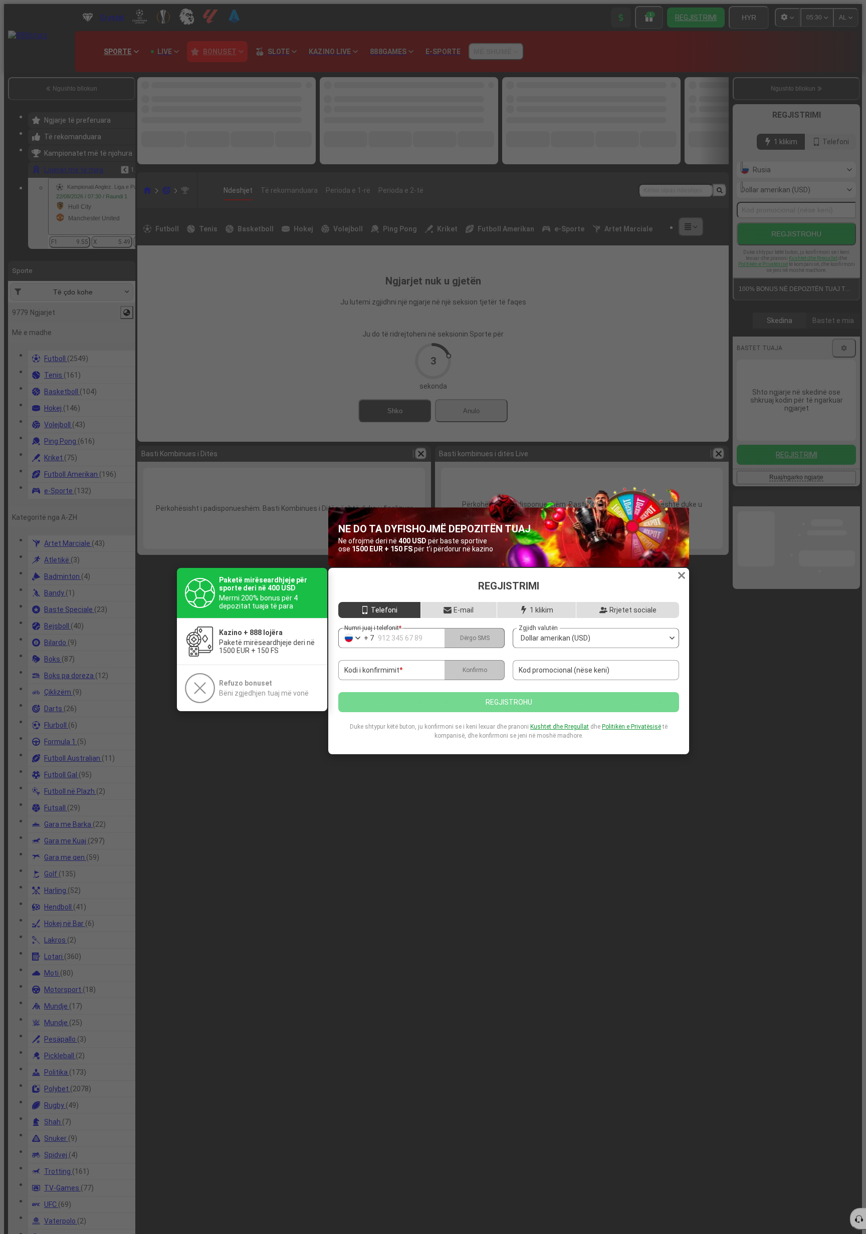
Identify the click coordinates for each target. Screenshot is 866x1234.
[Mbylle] (681, 575)
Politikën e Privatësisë (631, 726)
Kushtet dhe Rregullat (559, 726)
